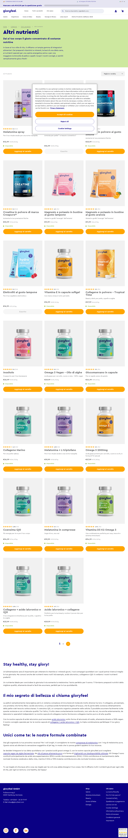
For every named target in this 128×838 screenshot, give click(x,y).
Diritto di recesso (112, 814)
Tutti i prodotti (37, 11)
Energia (88, 804)
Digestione (15, 17)
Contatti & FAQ (111, 798)
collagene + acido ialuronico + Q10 (64, 722)
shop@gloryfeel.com (16, 802)
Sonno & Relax (27, 17)
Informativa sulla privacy (115, 811)
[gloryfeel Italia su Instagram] (6, 830)
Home (26, 11)
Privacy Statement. (57, 108)
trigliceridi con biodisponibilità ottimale (91, 753)
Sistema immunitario (93, 795)
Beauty (38, 17)
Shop (88, 789)
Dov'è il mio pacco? (113, 795)
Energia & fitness (50, 17)
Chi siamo (50, 11)
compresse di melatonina (87, 743)
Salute (5, 17)
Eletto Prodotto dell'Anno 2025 (82, 17)
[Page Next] (68, 644)
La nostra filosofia (112, 792)
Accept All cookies (65, 114)
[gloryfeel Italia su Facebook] (16, 830)
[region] (64, 109)
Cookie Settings (112, 808)
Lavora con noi (111, 804)
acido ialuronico (58, 719)
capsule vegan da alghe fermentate (18, 753)
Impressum (110, 820)
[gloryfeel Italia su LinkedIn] (26, 830)
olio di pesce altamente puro (50, 753)
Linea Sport (64, 17)
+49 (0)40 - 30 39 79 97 (18, 800)
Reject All (65, 121)
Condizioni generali (113, 817)
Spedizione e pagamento (115, 801)
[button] (7, 129)
